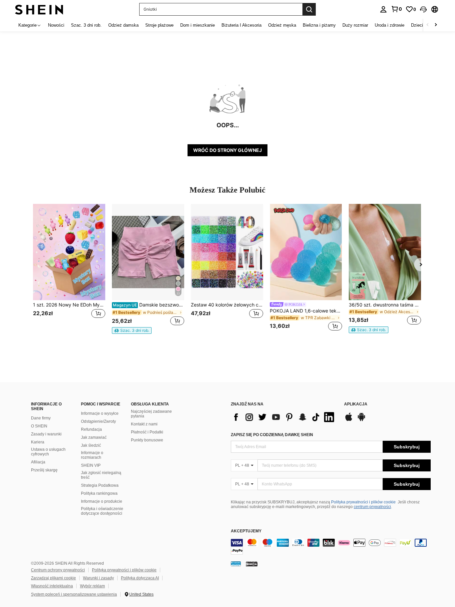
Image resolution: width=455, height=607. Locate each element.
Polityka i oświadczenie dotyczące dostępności (102, 511)
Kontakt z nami (144, 424)
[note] (132, 330)
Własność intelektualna (52, 586)
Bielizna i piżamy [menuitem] (319, 25)
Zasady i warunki (46, 434)
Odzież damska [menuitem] (123, 25)
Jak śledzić (91, 445)
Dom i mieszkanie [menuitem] (197, 25)
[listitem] (69, 268)
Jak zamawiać (94, 437)
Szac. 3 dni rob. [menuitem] (86, 25)
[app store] (348, 420)
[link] (396, 9)
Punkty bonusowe (147, 440)
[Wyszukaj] (309, 9)
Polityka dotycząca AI (140, 578)
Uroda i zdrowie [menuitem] (389, 25)
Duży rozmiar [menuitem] (355, 25)
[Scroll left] (427, 25)
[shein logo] (39, 9)
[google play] (361, 420)
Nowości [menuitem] (56, 25)
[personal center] (383, 9)
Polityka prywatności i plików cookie (363, 502)
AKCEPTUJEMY (246, 531)
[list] (284, 417)
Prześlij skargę (44, 470)
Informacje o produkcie (101, 501)
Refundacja (91, 429)
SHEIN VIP (91, 465)
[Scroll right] (435, 25)
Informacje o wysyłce (100, 413)
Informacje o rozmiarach (92, 455)
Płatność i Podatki (147, 432)
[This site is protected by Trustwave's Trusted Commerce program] (236, 563)
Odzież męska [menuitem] (282, 25)
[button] (423, 9)
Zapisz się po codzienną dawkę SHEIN (272, 434)
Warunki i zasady (98, 578)
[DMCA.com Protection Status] (251, 563)
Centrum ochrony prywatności (58, 570)
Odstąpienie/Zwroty (98, 421)
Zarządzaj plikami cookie (53, 578)
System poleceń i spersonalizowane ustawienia (74, 594)
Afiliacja (38, 462)
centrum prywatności (372, 506)
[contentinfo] (331, 547)
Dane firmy (41, 418)
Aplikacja (355, 404)
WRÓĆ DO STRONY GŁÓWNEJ (227, 150)
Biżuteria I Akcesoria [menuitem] (241, 25)
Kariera (37, 442)
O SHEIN (39, 426)
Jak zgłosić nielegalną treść (101, 475)
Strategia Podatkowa (100, 485)
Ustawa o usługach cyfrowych (48, 451)
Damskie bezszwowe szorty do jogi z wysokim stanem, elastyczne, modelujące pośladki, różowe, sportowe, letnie (148, 304)
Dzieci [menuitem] (417, 25)
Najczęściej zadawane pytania (151, 413)
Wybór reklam (92, 586)
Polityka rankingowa (99, 493)
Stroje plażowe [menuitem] (159, 25)
